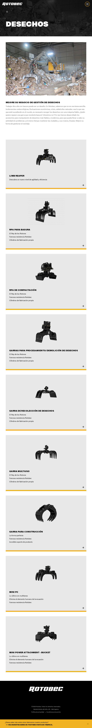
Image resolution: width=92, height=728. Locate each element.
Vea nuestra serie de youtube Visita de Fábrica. (30, 725)
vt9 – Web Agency (53, 709)
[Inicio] (7, 11)
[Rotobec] (12, 4)
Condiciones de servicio (53, 712)
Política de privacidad (37, 712)
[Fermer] (88, 723)
